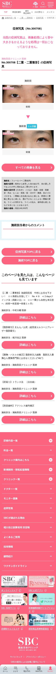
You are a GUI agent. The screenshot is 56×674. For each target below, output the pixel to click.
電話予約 (26, 671)
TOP (5, 12)
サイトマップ (16, 656)
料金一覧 (8, 450)
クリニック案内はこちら (16, 459)
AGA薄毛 (38, 12)
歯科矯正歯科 (27, 12)
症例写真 (40, 18)
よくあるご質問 (12, 537)
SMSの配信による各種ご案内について (28, 661)
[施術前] (28, 94)
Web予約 (38, 671)
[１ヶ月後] (28, 139)
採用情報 (8, 546)
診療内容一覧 (10, 18)
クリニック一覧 (12, 479)
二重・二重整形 (26, 18)
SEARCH (43, 7)
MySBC (50, 671)
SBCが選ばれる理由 (14, 517)
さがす (15, 671)
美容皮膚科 (16, 12)
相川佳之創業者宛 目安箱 (17, 527)
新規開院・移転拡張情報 (16, 469)
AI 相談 (35, 7)
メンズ (49, 12)
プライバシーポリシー (36, 656)
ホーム (5, 671)
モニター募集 (11, 498)
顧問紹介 (8, 556)
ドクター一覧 (10, 488)
